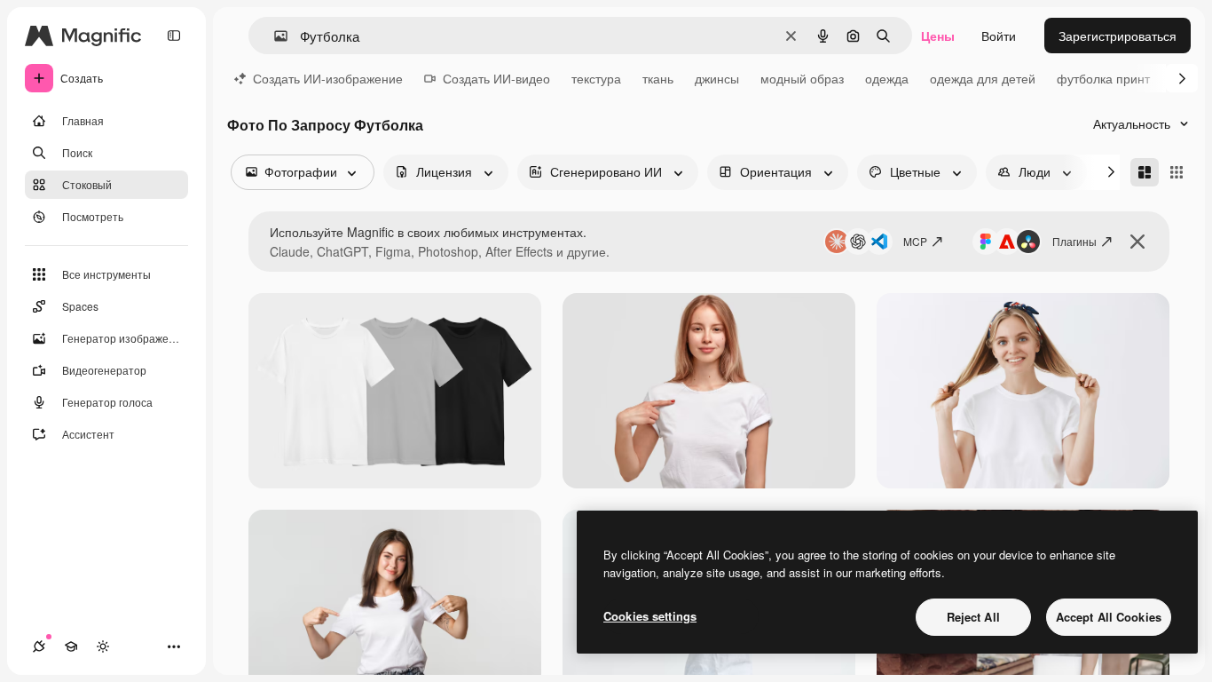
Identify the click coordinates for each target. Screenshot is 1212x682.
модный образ (802, 78)
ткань (657, 78)
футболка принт (1103, 78)
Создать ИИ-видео (496, 78)
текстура (596, 78)
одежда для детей (982, 78)
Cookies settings (650, 615)
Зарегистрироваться (1118, 35)
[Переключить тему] (103, 646)
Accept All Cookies (1108, 616)
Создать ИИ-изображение (328, 78)
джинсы (717, 78)
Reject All (973, 616)
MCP (915, 241)
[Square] (1176, 172)
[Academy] (71, 646)
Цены (938, 35)
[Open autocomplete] (273, 36)
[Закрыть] (1137, 241)
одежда (887, 78)
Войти (998, 35)
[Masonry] (1144, 172)
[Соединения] (39, 646)
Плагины (1074, 241)
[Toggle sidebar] (174, 35)
